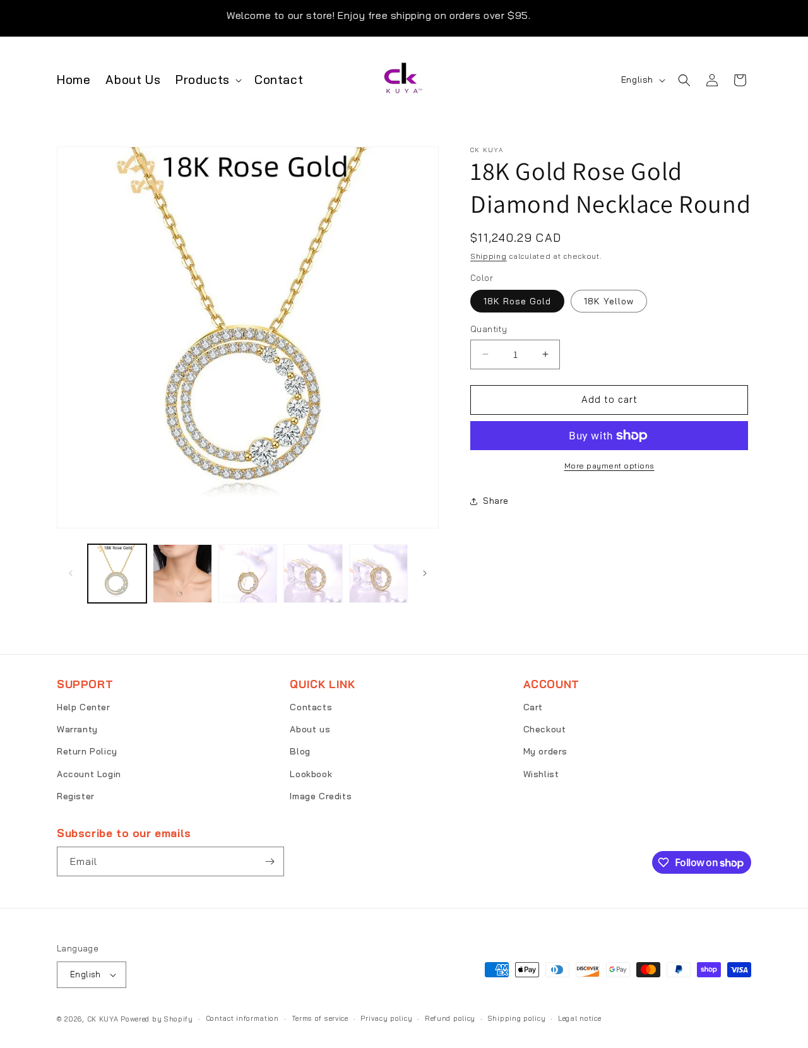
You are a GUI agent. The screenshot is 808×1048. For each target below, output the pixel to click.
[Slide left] (71, 573)
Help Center (83, 707)
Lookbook (311, 774)
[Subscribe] (269, 861)
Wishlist (541, 774)
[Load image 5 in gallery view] (378, 573)
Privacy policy (386, 1018)
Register (76, 796)
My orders (545, 751)
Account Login (89, 774)
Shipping (488, 256)
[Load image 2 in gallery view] (182, 573)
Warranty (77, 729)
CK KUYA (103, 1019)
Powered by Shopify (157, 1019)
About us (310, 729)
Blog (300, 751)
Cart (533, 707)
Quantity (488, 329)
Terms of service (320, 1018)
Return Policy (87, 751)
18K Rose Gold (517, 301)
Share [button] (496, 500)
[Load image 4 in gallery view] (312, 573)
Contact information (242, 1018)
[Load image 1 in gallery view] (117, 573)
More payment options (609, 465)
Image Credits (321, 796)
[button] (207, 79)
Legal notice (579, 1018)
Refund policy (450, 1018)
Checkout (544, 729)
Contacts (311, 707)
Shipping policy (517, 1018)
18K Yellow (609, 301)
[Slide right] (425, 573)
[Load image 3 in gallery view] (247, 573)
